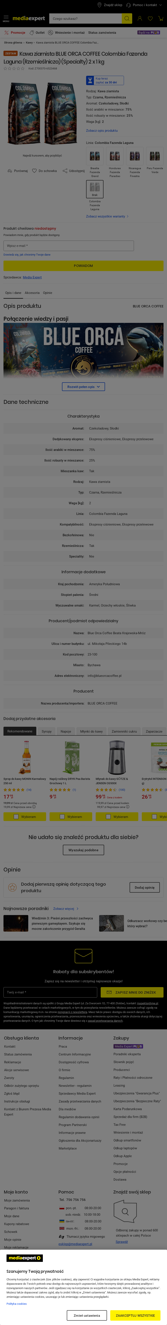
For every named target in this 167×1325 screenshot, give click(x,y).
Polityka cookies (17, 1304)
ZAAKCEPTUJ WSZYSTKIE (135, 1315)
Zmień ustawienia (87, 1315)
